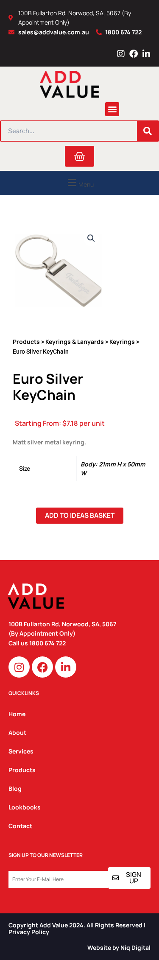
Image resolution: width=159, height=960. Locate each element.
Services (20, 751)
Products (26, 342)
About (17, 732)
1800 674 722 (48, 643)
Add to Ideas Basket (79, 515)
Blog (15, 788)
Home (16, 714)
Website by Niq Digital (119, 947)
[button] (112, 109)
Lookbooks (24, 807)
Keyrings (122, 342)
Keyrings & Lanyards (74, 342)
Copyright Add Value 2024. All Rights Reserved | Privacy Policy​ (76, 928)
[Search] (147, 131)
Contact (20, 826)
